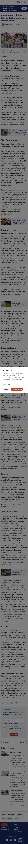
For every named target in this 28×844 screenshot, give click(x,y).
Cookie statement (7, 381)
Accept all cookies (17, 389)
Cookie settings (6, 384)
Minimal (6, 389)
